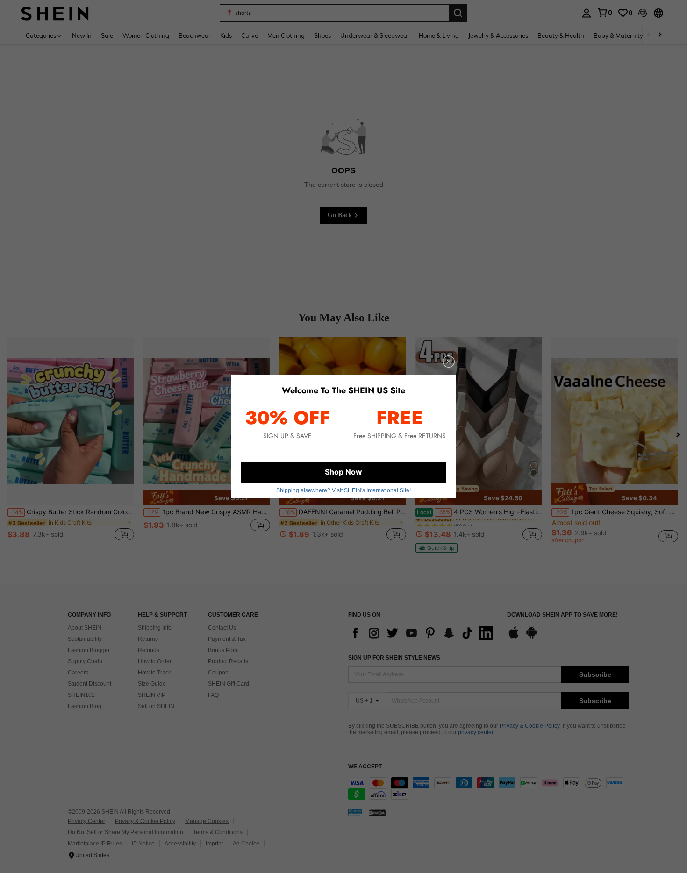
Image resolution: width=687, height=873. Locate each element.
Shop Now (343, 471)
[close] (449, 362)
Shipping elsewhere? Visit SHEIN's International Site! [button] (343, 490)
